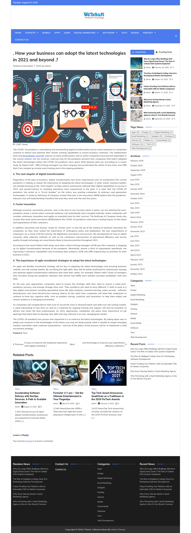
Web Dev (148, 32)
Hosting (170, 136)
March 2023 (135, 255)
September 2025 (137, 170)
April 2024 (135, 212)
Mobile (46, 32)
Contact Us (21, 39)
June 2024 (134, 203)
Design (135, 32)
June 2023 (134, 241)
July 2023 (134, 236)
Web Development (141, 148)
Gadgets (30, 32)
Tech (124, 32)
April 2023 (135, 250)
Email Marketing (139, 136)
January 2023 (136, 264)
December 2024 (137, 194)
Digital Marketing (85, 32)
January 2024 (136, 227)
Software (108, 32)
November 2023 (137, 231)
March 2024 (135, 217)
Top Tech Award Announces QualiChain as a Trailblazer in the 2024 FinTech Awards (107, 396)
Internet (136, 140)
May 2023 (134, 245)
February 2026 (136, 161)
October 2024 (136, 198)
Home (18, 32)
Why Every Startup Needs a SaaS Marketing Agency (153, 371)
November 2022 (137, 269)
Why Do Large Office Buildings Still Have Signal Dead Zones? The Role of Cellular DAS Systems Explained (159, 61)
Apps (57, 32)
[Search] (176, 36)
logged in (29, 441)
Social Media (163, 140)
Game (67, 32)
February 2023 (136, 260)
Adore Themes (118, 529)
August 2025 (136, 175)
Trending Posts (165, 52)
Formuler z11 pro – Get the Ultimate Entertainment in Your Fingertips (68, 396)
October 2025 (136, 165)
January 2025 (136, 189)
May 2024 (134, 208)
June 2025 (134, 180)
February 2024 (136, 222)
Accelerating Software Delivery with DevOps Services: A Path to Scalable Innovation (30, 397)
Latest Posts (140, 52)
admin (48, 66)
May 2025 (134, 184)
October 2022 (136, 274)
